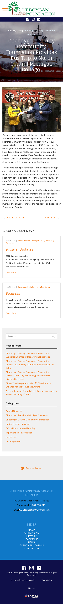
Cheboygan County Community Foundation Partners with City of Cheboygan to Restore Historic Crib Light (28, 375)
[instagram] (31, 567)
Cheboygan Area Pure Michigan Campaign (27, 415)
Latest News (12, 437)
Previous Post (15, 217)
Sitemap (31, 588)
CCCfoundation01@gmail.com (34, 509)
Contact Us (31, 548)
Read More (11, 272)
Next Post (51, 217)
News (31, 542)
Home (31, 530)
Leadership (31, 539)
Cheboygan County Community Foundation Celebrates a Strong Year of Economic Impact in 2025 (30, 364)
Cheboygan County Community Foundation (34, 287)
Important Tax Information (19, 432)
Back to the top (34, 468)
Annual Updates (24, 241)
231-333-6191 (39, 505)
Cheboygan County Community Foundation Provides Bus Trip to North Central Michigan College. (31, 55)
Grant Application (32, 545)
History (31, 536)
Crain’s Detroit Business (18, 424)
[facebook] (24, 567)
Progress (13, 293)
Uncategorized (13, 441)
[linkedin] (39, 567)
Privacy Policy (46, 580)
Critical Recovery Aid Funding (20, 428)
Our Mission (31, 533)
